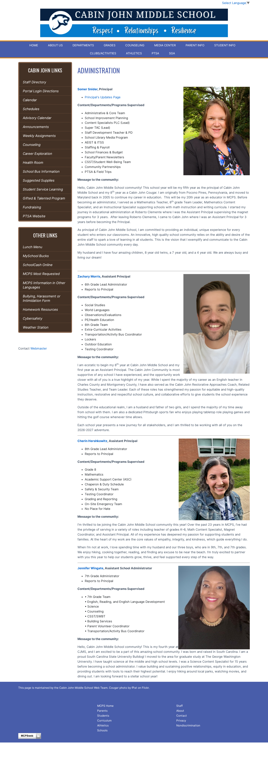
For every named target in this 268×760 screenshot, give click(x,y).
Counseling (134, 45)
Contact (181, 715)
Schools (102, 730)
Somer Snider (87, 89)
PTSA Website (34, 216)
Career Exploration (37, 154)
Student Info (224, 45)
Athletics (134, 53)
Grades (109, 45)
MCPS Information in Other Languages (44, 285)
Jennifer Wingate (90, 568)
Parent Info (195, 45)
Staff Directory (34, 82)
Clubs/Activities (103, 53)
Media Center (165, 45)
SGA (172, 53)
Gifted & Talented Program (44, 198)
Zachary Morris (88, 276)
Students (103, 715)
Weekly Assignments (39, 136)
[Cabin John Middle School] (134, 22)
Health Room (33, 162)
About (180, 710)
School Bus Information (41, 171)
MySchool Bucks (36, 256)
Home (33, 45)
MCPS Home (105, 705)
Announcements (36, 127)
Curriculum (104, 720)
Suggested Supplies (39, 180)
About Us (55, 45)
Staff (179, 705)
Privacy (181, 720)
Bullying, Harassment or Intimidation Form (41, 298)
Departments (83, 45)
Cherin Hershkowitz (92, 441)
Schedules (31, 109)
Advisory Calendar (37, 118)
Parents (102, 710)
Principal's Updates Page (103, 97)
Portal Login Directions (41, 91)
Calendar (30, 100)
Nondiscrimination (188, 725)
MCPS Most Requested (41, 274)
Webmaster (38, 348)
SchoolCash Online (38, 265)
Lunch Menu (32, 247)
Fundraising (32, 207)
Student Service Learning (43, 189)
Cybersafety (32, 318)
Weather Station (35, 327)
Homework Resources (40, 309)
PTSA (155, 53)
